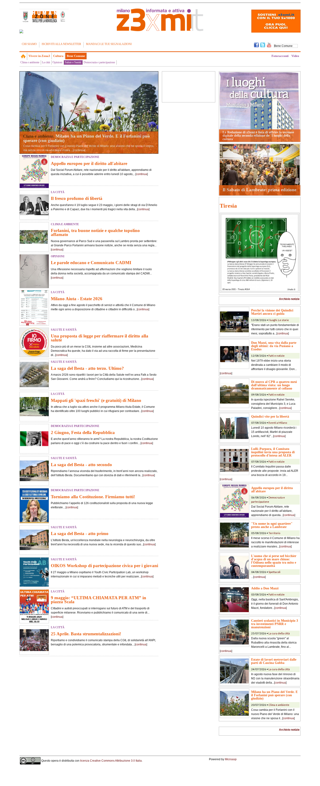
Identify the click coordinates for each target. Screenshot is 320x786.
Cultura (58, 56)
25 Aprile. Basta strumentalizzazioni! (86, 633)
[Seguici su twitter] (262, 44)
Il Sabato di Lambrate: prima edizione (259, 189)
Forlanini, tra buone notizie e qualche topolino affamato (95, 232)
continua (79, 150)
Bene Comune (76, 56)
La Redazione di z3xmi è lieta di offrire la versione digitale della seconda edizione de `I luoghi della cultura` (258, 135)
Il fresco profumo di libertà (76, 198)
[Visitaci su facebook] (21, 31)
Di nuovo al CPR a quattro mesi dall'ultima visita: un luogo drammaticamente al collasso (274, 385)
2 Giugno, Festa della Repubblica (83, 432)
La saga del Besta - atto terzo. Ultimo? (87, 368)
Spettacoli (274, 571)
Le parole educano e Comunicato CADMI (91, 262)
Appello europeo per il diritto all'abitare (89, 163)
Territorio (274, 533)
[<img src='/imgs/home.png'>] (23, 56)
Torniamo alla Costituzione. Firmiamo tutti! (93, 496)
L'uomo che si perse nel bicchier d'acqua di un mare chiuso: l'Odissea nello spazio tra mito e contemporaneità (273, 561)
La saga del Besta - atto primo (79, 533)
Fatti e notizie (276, 355)
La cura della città (279, 633)
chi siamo (29, 44)
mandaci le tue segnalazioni (109, 44)
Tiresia (228, 206)
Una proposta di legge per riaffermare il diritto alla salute (99, 337)
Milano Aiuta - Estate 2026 (76, 298)
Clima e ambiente (29, 62)
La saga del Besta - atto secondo (81, 464)
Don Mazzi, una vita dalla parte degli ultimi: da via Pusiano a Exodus (273, 346)
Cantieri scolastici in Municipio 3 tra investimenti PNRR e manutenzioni (274, 624)
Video (295, 56)
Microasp (231, 759)
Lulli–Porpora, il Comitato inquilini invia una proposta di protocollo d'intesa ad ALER (273, 452)
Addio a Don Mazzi (265, 588)
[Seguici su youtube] (269, 44)
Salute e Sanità (73, 62)
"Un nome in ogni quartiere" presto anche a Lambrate (272, 525)
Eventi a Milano (277, 422)
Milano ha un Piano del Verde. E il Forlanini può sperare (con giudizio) (86, 138)
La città (46, 62)
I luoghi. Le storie (278, 320)
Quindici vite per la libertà (270, 416)
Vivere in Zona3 (39, 56)
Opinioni (57, 62)
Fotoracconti (280, 56)
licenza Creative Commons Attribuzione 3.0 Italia (111, 760)
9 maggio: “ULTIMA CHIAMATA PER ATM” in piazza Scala (98, 599)
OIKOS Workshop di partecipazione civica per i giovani (104, 565)
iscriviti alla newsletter (61, 44)
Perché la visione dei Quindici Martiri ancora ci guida (272, 311)
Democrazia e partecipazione (99, 62)
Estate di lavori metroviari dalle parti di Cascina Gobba (273, 661)
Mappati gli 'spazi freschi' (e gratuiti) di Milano (96, 400)
